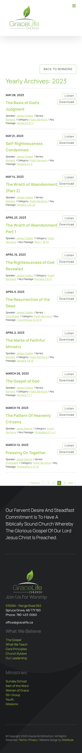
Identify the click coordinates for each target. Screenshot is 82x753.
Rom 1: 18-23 (42, 242)
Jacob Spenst (24, 428)
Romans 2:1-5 (24, 164)
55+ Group (13, 695)
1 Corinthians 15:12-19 (29, 320)
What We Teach (17, 644)
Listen (69, 96)
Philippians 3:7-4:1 (45, 432)
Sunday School (16, 681)
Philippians (12, 463)
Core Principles (16, 649)
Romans (10, 119)
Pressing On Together (26, 452)
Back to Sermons (58, 69)
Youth (10, 699)
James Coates (25, 115)
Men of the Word (17, 686)
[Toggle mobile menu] (74, 6)
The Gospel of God (22, 381)
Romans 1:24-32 (26, 204)
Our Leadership (16, 658)
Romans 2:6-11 (25, 123)
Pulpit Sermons (38, 119)
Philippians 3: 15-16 (28, 466)
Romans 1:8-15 (25, 360)
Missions (12, 704)
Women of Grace (17, 690)
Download (66, 102)
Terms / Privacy (28, 740)
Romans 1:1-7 (24, 395)
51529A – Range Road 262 (23, 606)
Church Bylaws (16, 653)
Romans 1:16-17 (43, 279)
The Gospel (13, 640)
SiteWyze (67, 740)
